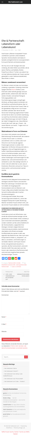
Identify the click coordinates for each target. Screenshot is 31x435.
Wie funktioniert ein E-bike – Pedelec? (14, 381)
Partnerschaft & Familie (14, 263)
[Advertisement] (15, 22)
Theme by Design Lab (19, 428)
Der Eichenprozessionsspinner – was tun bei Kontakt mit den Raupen (14, 400)
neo (16, 50)
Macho (14, 89)
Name (4, 317)
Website (4, 331)
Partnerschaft (5, 266)
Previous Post (10, 275)
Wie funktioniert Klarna (10, 368)
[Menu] (2, 2)
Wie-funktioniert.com (15, 2)
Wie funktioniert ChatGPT (11, 371)
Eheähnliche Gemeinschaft (8, 265)
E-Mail (4, 324)
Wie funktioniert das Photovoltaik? (13, 378)
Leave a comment (16, 266)
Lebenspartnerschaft (21, 265)
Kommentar (5, 295)
